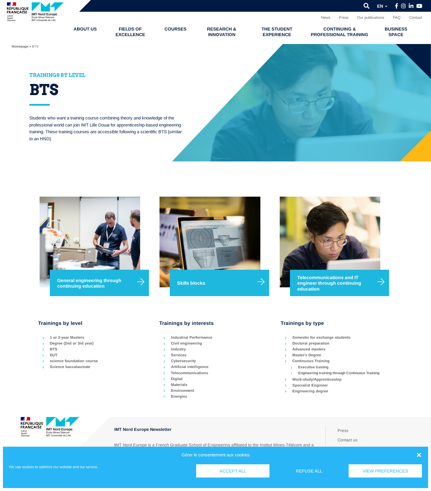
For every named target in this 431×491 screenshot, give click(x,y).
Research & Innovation (221, 31)
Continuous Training (311, 361)
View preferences (385, 470)
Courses (175, 28)
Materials (179, 384)
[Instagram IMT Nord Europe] (403, 6)
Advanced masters (308, 349)
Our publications (370, 17)
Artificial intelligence (189, 367)
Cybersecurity (183, 361)
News (325, 17)
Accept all (233, 470)
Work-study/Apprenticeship (317, 379)
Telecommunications (189, 373)
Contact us (347, 440)
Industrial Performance (191, 337)
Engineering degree (310, 391)
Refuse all (309, 470)
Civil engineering (186, 343)
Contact (415, 17)
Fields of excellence (130, 31)
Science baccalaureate (70, 367)
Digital (177, 379)
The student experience (277, 31)
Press (343, 17)
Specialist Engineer (310, 385)
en (380, 6)
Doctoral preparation (311, 343)
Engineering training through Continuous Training (338, 373)
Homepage (20, 46)
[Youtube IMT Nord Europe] (419, 6)
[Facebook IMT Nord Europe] (396, 6)
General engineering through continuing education (89, 283)
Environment (182, 390)
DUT (53, 355)
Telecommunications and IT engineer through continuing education (329, 283)
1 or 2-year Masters (67, 337)
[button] (419, 455)
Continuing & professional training (339, 31)
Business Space (396, 31)
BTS (53, 349)
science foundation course (74, 361)
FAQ (397, 17)
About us (85, 28)
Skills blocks (191, 283)
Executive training (313, 367)
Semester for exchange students (321, 337)
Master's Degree (306, 355)
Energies (179, 396)
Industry (178, 349)
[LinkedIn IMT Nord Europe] (411, 6)
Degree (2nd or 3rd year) (72, 343)
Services (178, 355)
